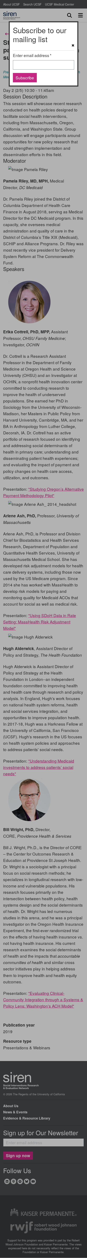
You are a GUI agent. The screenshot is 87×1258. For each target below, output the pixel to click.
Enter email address (31, 55)
